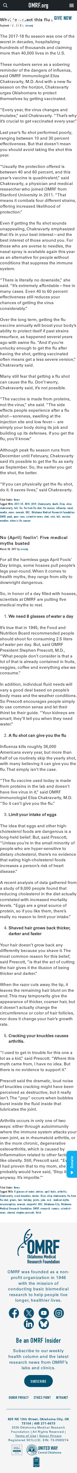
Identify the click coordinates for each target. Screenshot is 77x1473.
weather (4, 521)
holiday (27, 1200)
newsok (20, 512)
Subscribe (38, 1382)
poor (16, 516)
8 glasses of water (24, 1191)
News (17, 500)
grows (13, 1200)
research (45, 1208)
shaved (11, 1212)
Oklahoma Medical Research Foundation (53, 512)
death (55, 504)
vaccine (66, 516)
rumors (55, 1208)
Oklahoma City (51, 1204)
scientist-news (34, 516)
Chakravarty (44, 504)
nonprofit (31, 1204)
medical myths (61, 1200)
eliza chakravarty (56, 1196)
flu (20, 508)
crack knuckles (22, 1196)
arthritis (62, 1191)
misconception (7, 1204)
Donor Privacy (19, 1398)
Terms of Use (25, 1436)
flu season (48, 508)
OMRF (3, 516)
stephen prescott (25, 1212)
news (11, 512)
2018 (27, 504)
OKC (28, 512)
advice (39, 1191)
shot (46, 516)
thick (38, 1212)
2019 (33, 504)
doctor (35, 1196)
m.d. (49, 1200)
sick (52, 516)
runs (22, 516)
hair (20, 1200)
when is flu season (20, 521)
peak (9, 516)
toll (58, 516)
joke (43, 1200)
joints (36, 1200)
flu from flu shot (33, 508)
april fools (50, 1191)
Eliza (62, 504)
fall (16, 508)
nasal (70, 508)
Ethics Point (42, 1398)
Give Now (63, 18)
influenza (61, 508)
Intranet (62, 1398)
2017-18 (18, 504)
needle (3, 512)
